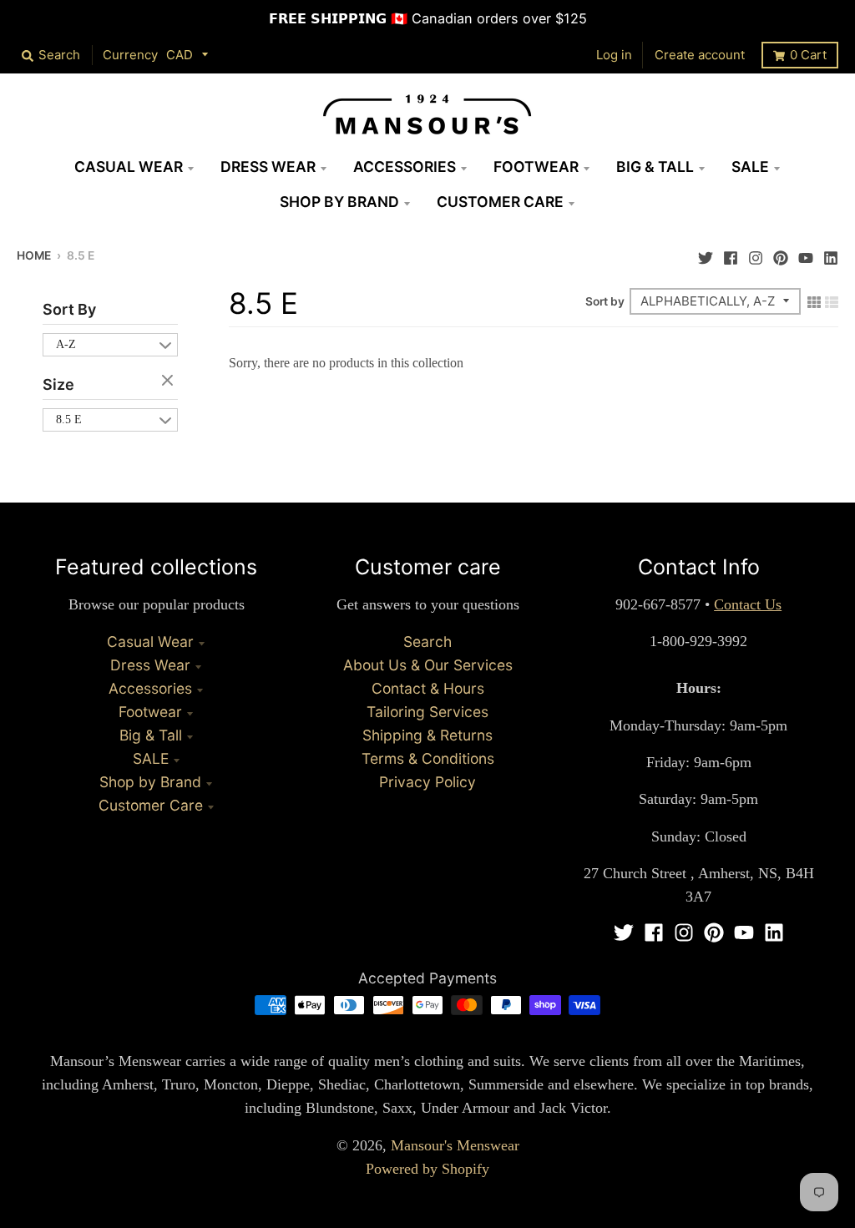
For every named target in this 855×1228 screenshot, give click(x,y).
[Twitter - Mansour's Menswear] (705, 253)
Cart (808, 55)
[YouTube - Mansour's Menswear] (805, 253)
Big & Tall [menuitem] (655, 166)
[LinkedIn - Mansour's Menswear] (830, 253)
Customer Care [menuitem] (500, 201)
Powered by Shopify (427, 1168)
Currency (130, 55)
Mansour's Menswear (455, 1145)
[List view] (831, 300)
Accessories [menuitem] (404, 166)
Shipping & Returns (427, 735)
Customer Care (151, 805)
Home (34, 255)
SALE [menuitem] (750, 166)
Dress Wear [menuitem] (268, 166)
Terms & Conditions (428, 758)
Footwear (150, 711)
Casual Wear (150, 641)
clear (169, 381)
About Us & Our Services (428, 665)
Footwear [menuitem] (536, 166)
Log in (614, 55)
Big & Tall (150, 735)
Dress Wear (150, 665)
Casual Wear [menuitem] (128, 166)
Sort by (605, 301)
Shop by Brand (150, 782)
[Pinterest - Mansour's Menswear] (780, 253)
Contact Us (748, 604)
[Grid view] (814, 300)
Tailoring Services (427, 711)
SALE (151, 758)
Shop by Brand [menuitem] (339, 201)
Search (427, 641)
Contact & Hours (428, 688)
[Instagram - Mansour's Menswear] (755, 253)
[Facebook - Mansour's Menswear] (730, 253)
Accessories (150, 688)
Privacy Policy (427, 782)
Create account (700, 55)
